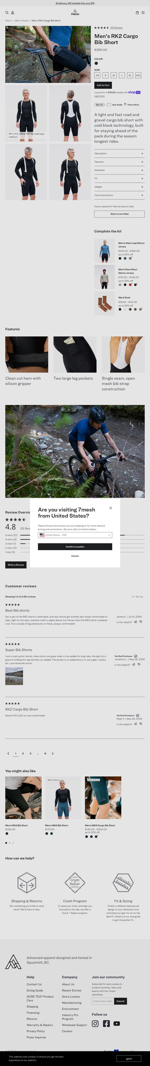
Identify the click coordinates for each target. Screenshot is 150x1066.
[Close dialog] (110, 508)
